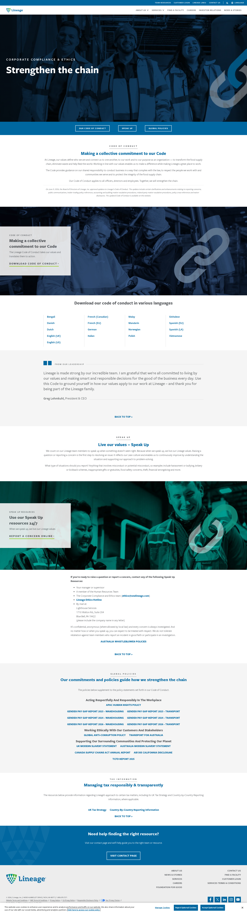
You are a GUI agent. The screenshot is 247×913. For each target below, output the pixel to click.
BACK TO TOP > (124, 416)
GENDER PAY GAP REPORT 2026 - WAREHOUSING (95, 724)
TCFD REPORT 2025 (123, 759)
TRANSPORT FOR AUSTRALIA (146, 735)
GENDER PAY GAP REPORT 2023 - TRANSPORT (153, 711)
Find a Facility (233, 874)
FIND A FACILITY (175, 10)
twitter (217, 899)
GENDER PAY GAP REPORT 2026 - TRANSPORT (153, 724)
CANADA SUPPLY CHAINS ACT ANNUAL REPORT (102, 752)
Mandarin (134, 323)
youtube (238, 899)
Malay (132, 316)
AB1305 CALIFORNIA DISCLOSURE (153, 752)
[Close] (242, 907)
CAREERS (191, 10)
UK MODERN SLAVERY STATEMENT (96, 746)
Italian (91, 335)
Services (177, 878)
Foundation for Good (169, 887)
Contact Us (214, 3)
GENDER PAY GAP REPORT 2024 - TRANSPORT (153, 718)
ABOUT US (141, 10)
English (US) (54, 342)
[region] (123, 908)
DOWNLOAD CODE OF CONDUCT (33, 263)
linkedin (224, 899)
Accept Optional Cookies (212, 907)
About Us (176, 870)
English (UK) (54, 335)
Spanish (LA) (176, 329)
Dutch (50, 329)
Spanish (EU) (176, 323)
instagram (231, 899)
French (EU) (94, 323)
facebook (210, 899)
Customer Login (182, 3)
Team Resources (163, 3)
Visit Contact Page (123, 855)
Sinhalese (174, 316)
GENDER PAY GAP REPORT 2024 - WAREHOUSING (95, 718)
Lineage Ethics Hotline (89, 600)
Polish (132, 335)
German (92, 329)
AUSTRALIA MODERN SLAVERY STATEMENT (145, 746)
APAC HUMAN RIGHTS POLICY (123, 705)
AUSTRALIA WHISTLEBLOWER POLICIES (123, 641)
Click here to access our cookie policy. (84, 910)
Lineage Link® (199, 3)
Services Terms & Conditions (224, 883)
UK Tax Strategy (97, 810)
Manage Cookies (162, 907)
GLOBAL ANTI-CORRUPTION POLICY (105, 735)
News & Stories (233, 10)
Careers (177, 883)
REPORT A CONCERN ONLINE (31, 536)
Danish (51, 323)
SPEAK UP (127, 128)
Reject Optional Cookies (185, 907)
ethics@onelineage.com (135, 596)
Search (227, 3)
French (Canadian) (98, 316)
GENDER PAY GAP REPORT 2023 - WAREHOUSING (95, 711)
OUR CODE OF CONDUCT (92, 128)
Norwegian (134, 329)
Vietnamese (175, 335)
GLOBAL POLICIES (158, 128)
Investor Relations (210, 10)
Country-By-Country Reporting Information (134, 810)
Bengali (51, 316)
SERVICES (157, 10)
